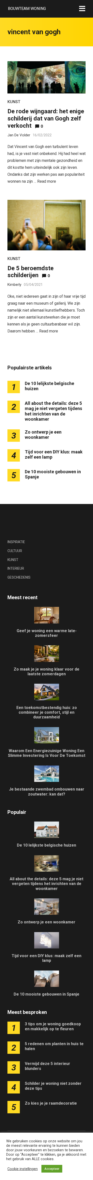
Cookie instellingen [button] (22, 1169)
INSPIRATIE (16, 542)
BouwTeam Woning (27, 8)
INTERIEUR (15, 568)
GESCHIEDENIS (19, 577)
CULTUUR (14, 551)
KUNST (13, 101)
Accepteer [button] (51, 1169)
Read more (46, 181)
